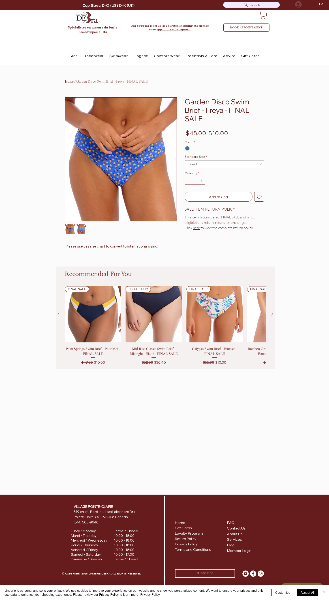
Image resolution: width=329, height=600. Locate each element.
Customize (282, 592)
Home (69, 81)
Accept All (307, 592)
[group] (165, 325)
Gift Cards (183, 528)
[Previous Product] (58, 314)
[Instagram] (261, 573)
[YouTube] (245, 573)
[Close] (323, 592)
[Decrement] (188, 181)
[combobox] (224, 164)
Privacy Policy (150, 594)
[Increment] (202, 181)
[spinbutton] (195, 181)
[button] (263, 15)
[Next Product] (272, 314)
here (196, 228)
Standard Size (196, 156)
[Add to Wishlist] (259, 197)
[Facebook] (253, 573)
